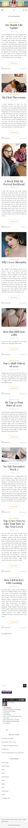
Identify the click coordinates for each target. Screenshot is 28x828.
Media (3, 780)
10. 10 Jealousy (6, 723)
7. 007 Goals (6, 718)
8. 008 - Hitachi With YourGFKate (11, 719)
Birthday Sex (5, 749)
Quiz (3, 787)
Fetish (3, 773)
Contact (24, 819)
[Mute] (19, 700)
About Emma (5, 762)
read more (14, 63)
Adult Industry (5, 766)
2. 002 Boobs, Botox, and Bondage (11, 709)
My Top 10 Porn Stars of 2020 (14, 404)
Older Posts (7, 633)
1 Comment (23, 227)
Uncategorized (14, 22)
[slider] (22, 699)
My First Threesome (14, 97)
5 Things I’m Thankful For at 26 (10, 745)
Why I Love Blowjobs (14, 262)
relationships (5, 791)
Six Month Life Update (14, 26)
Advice (3, 769)
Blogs (16, 819)
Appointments (5, 821)
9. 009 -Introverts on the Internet (11, 721)
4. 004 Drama (6, 713)
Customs (20, 819)
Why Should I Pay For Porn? (9, 742)
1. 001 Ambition (7, 707)
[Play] (4, 700)
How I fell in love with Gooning (14, 581)
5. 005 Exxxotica (7, 714)
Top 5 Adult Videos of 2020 (14, 364)
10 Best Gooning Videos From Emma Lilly (13, 752)
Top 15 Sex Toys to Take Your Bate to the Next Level (14, 523)
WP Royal (17, 825)
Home (3, 819)
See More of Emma (9, 819)
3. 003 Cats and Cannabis (9, 711)
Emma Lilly (7, 68)
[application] (14, 700)
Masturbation (5, 777)
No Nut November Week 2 (14, 468)
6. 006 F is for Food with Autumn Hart (12, 716)
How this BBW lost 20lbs (14, 333)
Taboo (3, 794)
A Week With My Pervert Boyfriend (14, 183)
